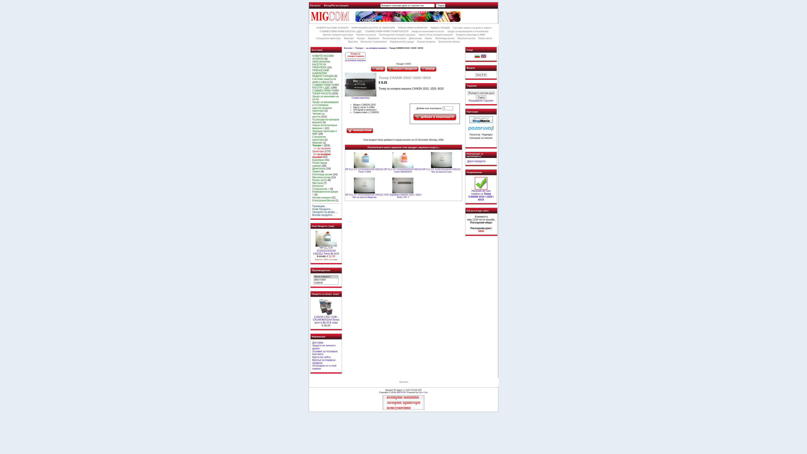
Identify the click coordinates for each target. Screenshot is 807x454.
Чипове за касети (366, 34)
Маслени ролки (466, 38)
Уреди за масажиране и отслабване (467, 31)
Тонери (359, 48)
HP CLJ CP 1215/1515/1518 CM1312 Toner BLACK (326, 250)
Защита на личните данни (324, 347)
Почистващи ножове (394, 38)
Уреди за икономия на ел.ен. (427, 31)
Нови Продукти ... (322, 209)
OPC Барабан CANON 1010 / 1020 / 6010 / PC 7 (403, 195)
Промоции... (319, 206)
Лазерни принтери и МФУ (470, 34)
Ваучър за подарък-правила (324, 361)
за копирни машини (376, 48)
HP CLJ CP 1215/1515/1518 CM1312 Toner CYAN (364, 170)
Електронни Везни (449, 41)
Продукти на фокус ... (325, 212)
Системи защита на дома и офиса (472, 27)
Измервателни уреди (402, 41)
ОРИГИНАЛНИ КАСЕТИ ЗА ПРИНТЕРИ (373, 27)
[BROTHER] (326, 279)
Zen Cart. (423, 392)
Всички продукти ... (323, 215)
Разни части (485, 38)
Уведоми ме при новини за (480, 195)
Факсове (349, 38)
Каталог (315, 5)
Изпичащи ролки (445, 38)
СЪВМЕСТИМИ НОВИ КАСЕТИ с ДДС (341, 31)
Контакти (317, 354)
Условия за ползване (325, 351)
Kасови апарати (426, 41)
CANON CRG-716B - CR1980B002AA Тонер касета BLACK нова (326, 319)
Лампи (428, 38)
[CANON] (326, 282)
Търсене (472, 86)
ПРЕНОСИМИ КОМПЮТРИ (412, 27)
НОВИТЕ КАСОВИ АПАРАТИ (332, 27)
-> (317, 145)
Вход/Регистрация (336, 5)
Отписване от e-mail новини (324, 367)
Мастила (353, 41)
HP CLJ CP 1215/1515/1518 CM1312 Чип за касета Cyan (441, 170)
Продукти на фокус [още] (325, 294)
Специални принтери (328, 38)
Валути (471, 68)
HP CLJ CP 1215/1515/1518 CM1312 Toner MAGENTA (403, 170)
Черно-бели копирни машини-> (324, 127)
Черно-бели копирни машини (435, 34)
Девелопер (415, 38)
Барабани (373, 38)
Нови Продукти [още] (323, 226)
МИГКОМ (401, 392)
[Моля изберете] (326, 276)
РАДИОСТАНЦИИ (440, 27)
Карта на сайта (321, 357)
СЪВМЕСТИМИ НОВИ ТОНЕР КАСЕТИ (387, 31)
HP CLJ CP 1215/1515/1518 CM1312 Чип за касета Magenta (364, 195)
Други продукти (476, 161)
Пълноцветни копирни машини (397, 34)
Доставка (317, 342)
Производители (321, 270)
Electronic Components (374, 41)
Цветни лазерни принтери (338, 34)
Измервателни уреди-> (325, 193)
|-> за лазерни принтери (321, 150)
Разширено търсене (481, 100)
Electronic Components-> (320, 187)
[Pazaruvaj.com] (481, 129)
